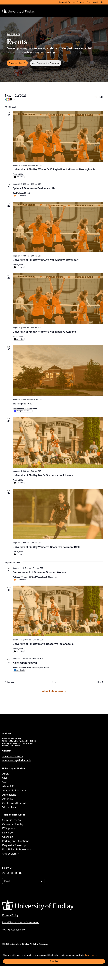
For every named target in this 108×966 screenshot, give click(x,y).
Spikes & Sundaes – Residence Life (34, 188)
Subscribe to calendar (52, 690)
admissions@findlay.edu (16, 760)
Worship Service (22, 403)
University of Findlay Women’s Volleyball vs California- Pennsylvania (54, 169)
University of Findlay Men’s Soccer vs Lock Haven (43, 475)
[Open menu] (104, 11)
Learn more (91, 955)
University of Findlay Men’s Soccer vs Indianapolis (43, 644)
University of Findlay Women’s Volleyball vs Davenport (45, 260)
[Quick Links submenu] (104, 2)
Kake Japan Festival (25, 662)
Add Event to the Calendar (45, 63)
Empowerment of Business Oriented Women (39, 572)
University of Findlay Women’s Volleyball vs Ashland (44, 331)
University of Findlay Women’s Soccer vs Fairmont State (46, 547)
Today (54, 682)
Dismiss (54, 961)
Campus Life (15, 63)
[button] (49, 99)
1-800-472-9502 (12, 756)
